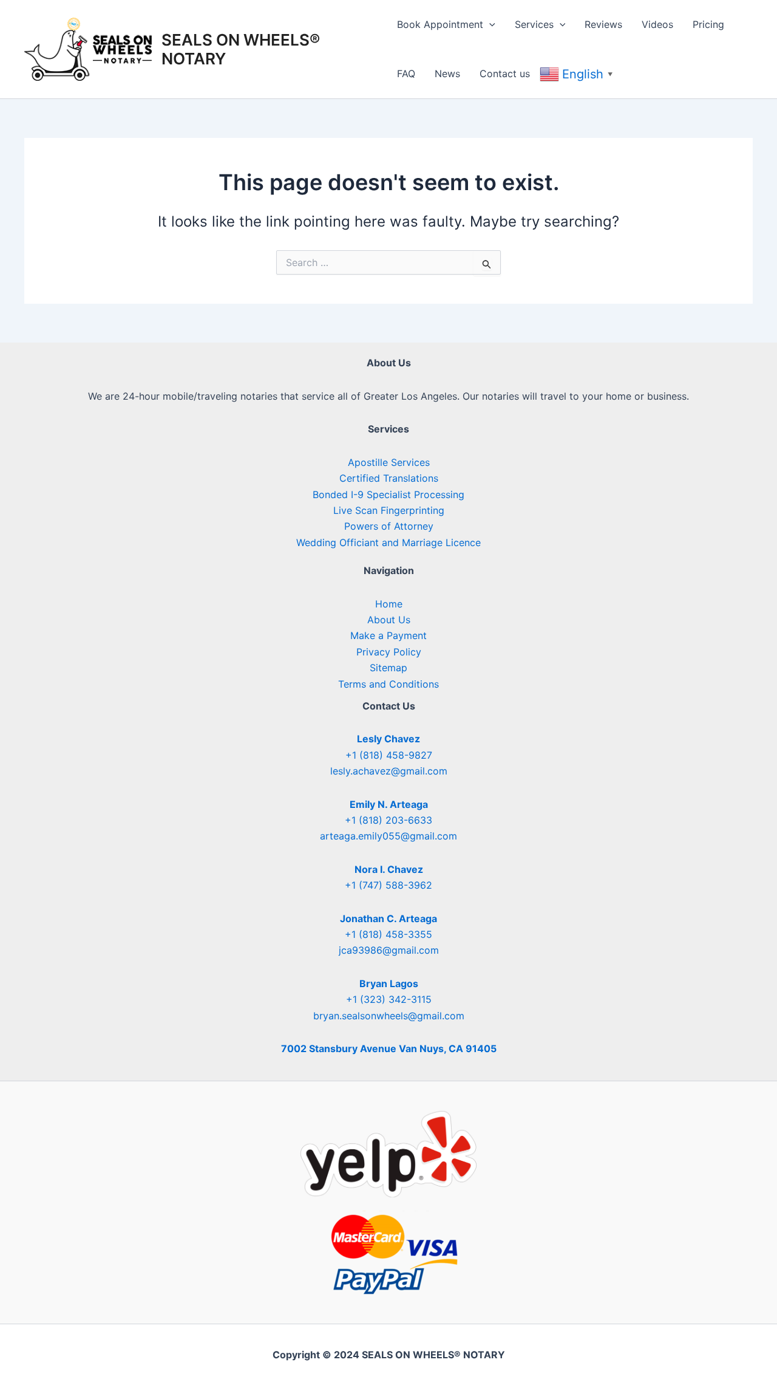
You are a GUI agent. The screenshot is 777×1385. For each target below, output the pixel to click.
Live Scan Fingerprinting (388, 510)
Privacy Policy (388, 652)
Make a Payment (388, 635)
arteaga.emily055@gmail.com (388, 836)
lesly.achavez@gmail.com (388, 771)
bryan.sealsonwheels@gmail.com (388, 1016)
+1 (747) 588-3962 (388, 885)
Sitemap (388, 668)
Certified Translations (388, 478)
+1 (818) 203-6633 (388, 820)
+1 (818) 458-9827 (388, 755)
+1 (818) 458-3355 (388, 934)
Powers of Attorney (388, 526)
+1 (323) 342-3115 (389, 999)
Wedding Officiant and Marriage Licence (388, 542)
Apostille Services (389, 462)
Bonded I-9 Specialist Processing (388, 494)
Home (388, 604)
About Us (388, 620)
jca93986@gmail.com (389, 950)
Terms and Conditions (388, 684)
